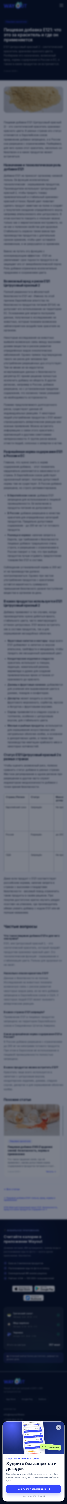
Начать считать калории (33, 1489)
